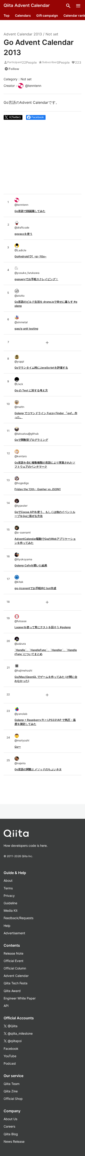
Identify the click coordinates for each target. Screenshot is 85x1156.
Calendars (23, 15)
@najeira (20, 763)
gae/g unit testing (26, 328)
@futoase (21, 621)
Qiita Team (11, 1084)
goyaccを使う (23, 233)
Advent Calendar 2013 (23, 34)
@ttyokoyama (23, 559)
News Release (14, 1141)
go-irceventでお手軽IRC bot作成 (35, 588)
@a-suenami (23, 532)
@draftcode (22, 227)
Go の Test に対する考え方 (31, 390)
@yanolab (21, 713)
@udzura (20, 643)
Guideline (10, 903)
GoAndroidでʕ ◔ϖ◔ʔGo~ (30, 256)
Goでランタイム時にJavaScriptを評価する (41, 367)
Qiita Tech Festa (15, 983)
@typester (21, 505)
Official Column (15, 968)
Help (7, 926)
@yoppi (19, 361)
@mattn (19, 406)
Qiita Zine (11, 1091)
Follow (12, 69)
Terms (8, 888)
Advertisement (14, 933)
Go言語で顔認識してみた (30, 211)
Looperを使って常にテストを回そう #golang (43, 627)
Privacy (9, 896)
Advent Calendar (16, 976)
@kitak (19, 582)
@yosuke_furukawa (27, 273)
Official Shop (13, 1099)
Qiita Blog (11, 1134)
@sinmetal (21, 322)
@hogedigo (22, 483)
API (6, 1006)
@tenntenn (21, 204)
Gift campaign (47, 15)
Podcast (10, 1063)
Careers (9, 1126)
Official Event (13, 961)
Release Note (13, 953)
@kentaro (21, 456)
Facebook (11, 1048)
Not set (52, 34)
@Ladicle (20, 250)
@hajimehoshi (23, 670)
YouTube (10, 1056)
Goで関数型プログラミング (31, 439)
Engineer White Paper (20, 998)
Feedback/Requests (18, 918)
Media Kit (10, 910)
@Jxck (19, 384)
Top (7, 15)
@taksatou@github (27, 433)
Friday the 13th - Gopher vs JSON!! (38, 489)
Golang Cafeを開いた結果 (31, 565)
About (8, 880)
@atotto (19, 295)
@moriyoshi (22, 740)
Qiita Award (12, 991)
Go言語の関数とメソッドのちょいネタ (38, 769)
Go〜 (18, 746)
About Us (10, 1119)
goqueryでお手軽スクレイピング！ (36, 279)
